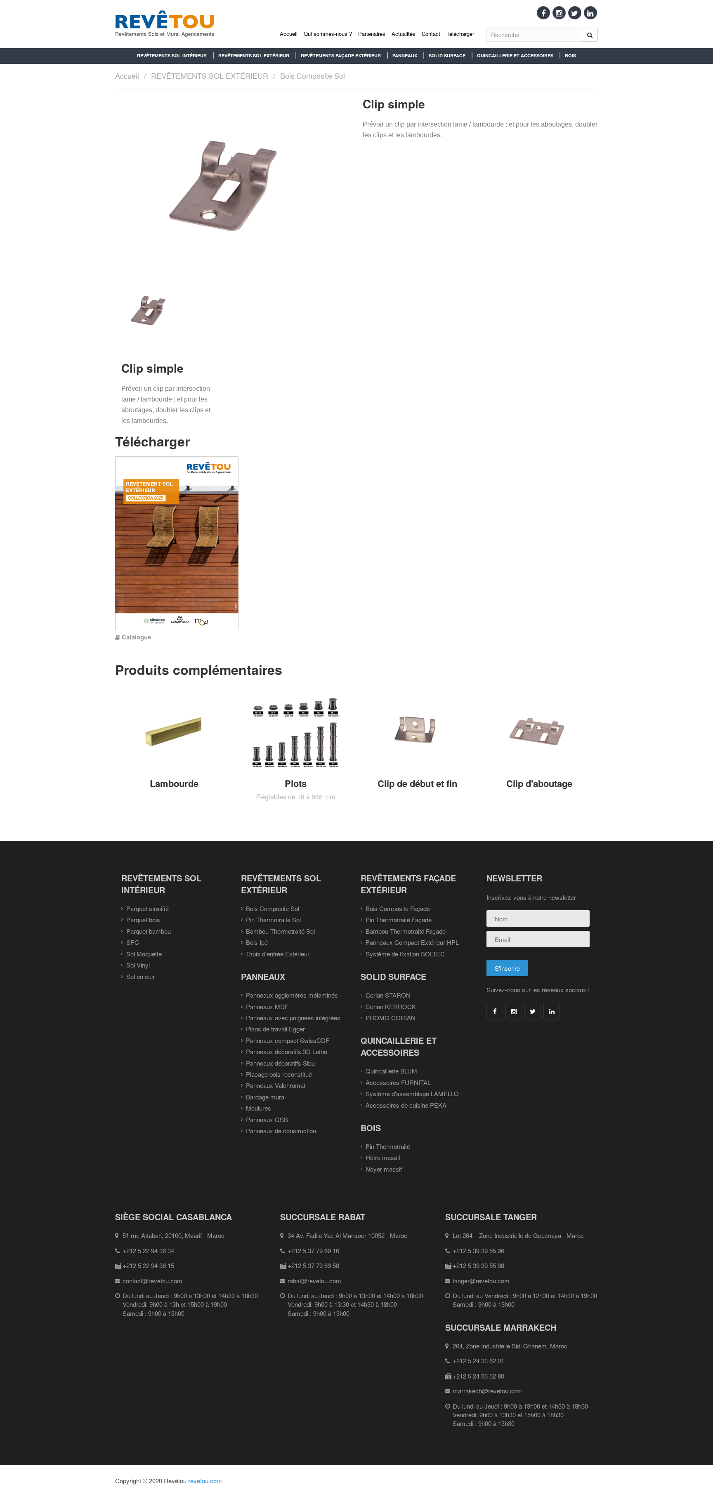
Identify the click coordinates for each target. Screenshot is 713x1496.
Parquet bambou (148, 931)
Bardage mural (266, 1096)
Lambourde (174, 783)
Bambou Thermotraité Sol (280, 931)
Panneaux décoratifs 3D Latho (286, 1051)
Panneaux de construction (281, 1130)
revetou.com (205, 1480)
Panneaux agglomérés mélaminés (292, 995)
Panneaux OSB (267, 1119)
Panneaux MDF (267, 1006)
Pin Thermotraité (388, 1146)
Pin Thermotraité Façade (399, 919)
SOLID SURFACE (447, 55)
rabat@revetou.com (314, 1280)
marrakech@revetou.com (487, 1390)
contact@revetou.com (152, 1280)
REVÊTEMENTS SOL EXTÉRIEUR (253, 55)
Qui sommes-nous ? (328, 34)
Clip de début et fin (417, 783)
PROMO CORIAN (391, 1017)
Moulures (258, 1108)
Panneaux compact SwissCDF (287, 1040)
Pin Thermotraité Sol (273, 919)
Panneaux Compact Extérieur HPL (412, 942)
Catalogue (136, 636)
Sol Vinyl (138, 965)
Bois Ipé (257, 942)
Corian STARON (388, 995)
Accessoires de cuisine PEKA (406, 1105)
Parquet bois (143, 919)
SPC (132, 942)
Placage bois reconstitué (279, 1074)
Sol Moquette (144, 953)
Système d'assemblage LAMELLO (412, 1093)
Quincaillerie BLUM (391, 1070)
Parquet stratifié (147, 908)
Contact (431, 34)
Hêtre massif (383, 1157)
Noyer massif (384, 1169)
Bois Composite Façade (398, 908)
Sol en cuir (140, 976)
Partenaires (371, 34)
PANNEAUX (404, 55)
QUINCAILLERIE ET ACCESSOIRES (515, 55)
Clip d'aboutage (539, 783)
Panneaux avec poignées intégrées (293, 1017)
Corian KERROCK (391, 1006)
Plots (296, 783)
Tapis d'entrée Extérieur (277, 953)
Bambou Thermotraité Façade (406, 931)
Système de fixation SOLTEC (405, 953)
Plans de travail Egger (275, 1028)
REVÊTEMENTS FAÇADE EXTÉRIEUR (341, 55)
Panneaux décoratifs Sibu (280, 1063)
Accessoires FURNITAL (398, 1082)
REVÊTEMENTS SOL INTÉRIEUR (172, 55)
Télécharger (460, 34)
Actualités (404, 34)
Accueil (288, 34)
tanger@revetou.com (481, 1280)
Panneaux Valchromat (275, 1085)
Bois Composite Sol (312, 75)
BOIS (570, 55)
